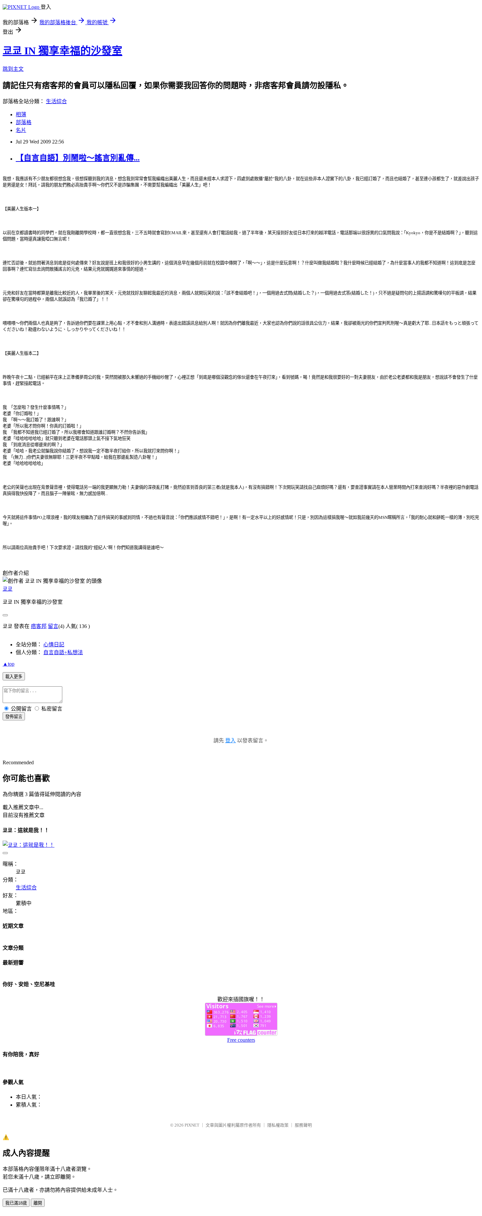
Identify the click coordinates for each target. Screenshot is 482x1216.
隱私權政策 (278, 1125)
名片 (21, 130)
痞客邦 (39, 626)
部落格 (23, 122)
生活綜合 (56, 101)
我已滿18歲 (16, 1203)
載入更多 (13, 676)
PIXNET (192, 1125)
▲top (8, 664)
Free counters (241, 1040)
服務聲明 (303, 1125)
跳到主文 (13, 69)
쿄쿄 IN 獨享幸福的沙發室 (62, 51)
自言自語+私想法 (63, 652)
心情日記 (53, 644)
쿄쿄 (7, 589)
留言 (53, 626)
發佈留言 (13, 716)
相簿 (21, 114)
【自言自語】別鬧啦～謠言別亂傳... (78, 158)
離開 (37, 1203)
